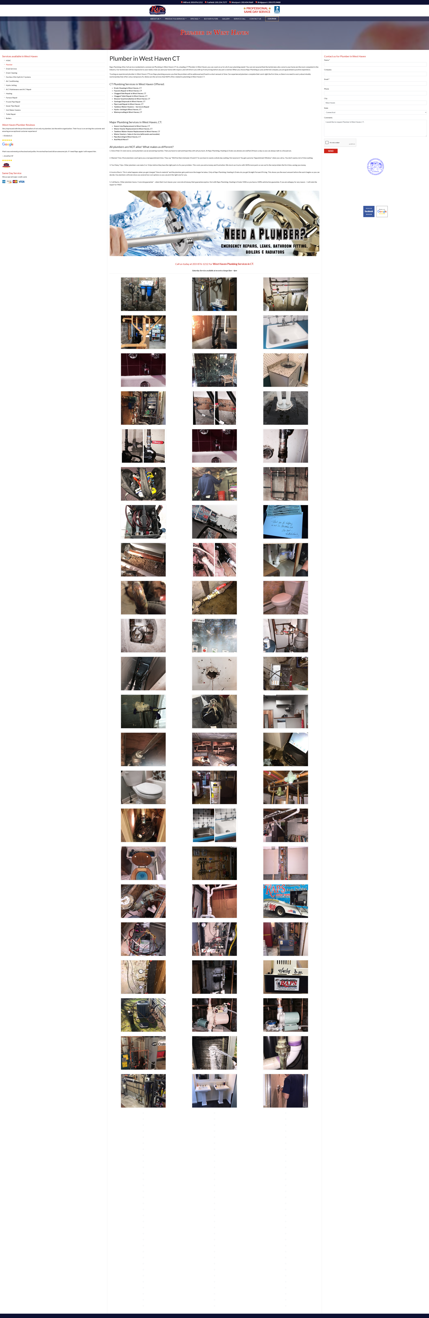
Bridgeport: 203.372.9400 (268, 2)
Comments (328, 117)
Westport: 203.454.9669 (242, 2)
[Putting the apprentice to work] (286, 1091)
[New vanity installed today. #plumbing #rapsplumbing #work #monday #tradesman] (286, 1204)
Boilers (8, 118)
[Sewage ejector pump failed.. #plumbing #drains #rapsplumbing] (143, 825)
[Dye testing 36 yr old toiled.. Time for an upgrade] (143, 863)
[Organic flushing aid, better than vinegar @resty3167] (285, 1313)
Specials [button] (194, 19)
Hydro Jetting (11, 85)
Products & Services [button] (175, 19)
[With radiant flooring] (214, 863)
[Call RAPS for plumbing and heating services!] (214, 977)
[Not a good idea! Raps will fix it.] (285, 1295)
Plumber (9, 64)
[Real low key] (286, 711)
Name (327, 60)
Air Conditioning (12, 81)
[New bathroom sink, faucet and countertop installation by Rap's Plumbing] (286, 370)
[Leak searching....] (143, 1015)
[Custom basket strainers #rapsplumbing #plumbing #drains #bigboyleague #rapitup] (143, 1270)
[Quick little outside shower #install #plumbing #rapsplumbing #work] (143, 1128)
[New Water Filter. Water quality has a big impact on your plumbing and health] (214, 294)
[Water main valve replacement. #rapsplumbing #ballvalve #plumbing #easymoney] (143, 446)
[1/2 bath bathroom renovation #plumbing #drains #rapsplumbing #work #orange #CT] (143, 901)
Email (326, 79)
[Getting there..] (286, 1128)
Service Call (239, 19)
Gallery (226, 19)
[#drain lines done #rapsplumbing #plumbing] (214, 901)
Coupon (272, 19)
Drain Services (11, 69)
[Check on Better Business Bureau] (277, 10)
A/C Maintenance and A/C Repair (18, 89)
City (325, 98)
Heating (9, 93)
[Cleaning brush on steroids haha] (143, 1242)
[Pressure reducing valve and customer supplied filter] (286, 294)
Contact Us (255, 19)
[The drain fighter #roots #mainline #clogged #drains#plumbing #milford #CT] (214, 711)
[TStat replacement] (214, 673)
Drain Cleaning (11, 73)
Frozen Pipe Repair (13, 102)
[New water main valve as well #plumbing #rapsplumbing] (214, 597)
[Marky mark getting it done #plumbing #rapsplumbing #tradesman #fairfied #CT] (143, 1301)
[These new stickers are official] (286, 977)
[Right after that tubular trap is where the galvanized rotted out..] (286, 1166)
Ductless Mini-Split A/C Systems (18, 77)
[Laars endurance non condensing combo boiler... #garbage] (143, 1264)
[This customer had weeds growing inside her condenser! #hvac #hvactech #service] (143, 1276)
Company (327, 70)
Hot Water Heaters (13, 110)
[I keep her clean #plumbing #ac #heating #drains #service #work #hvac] (285, 1301)
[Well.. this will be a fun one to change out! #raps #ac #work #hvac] (214, 1264)
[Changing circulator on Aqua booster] (214, 1015)
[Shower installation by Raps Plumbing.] (214, 370)
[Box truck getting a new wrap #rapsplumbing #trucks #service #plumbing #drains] (214, 521)
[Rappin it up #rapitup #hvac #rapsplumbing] (143, 1307)
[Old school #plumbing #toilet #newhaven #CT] (143, 1289)
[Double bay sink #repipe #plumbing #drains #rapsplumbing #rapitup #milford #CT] (286, 559)
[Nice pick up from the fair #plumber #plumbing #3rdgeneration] (214, 1307)
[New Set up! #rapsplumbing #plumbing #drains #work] (143, 1204)
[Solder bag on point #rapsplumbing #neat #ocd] (143, 521)
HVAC (8, 60)
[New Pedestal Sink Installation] (286, 332)
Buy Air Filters (211, 19)
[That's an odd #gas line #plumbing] (143, 1283)
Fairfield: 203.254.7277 (217, 2)
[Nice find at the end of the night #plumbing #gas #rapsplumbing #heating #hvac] (286, 1053)
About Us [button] (155, 19)
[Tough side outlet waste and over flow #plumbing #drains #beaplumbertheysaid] (214, 1301)
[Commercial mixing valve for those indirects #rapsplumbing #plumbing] (286, 484)
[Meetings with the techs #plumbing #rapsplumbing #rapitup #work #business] (214, 1204)
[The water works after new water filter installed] (143, 294)
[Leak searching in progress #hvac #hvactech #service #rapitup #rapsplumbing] (214, 1283)
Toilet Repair (11, 114)
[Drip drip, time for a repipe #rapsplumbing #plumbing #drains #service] (285, 1270)
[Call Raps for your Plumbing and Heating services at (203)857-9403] (286, 787)
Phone (326, 89)
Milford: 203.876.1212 (193, 2)
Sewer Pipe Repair (13, 106)
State (326, 108)
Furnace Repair (11, 98)
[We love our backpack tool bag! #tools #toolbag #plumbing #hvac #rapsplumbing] (143, 484)
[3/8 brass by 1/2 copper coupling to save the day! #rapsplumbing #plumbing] (286, 446)
